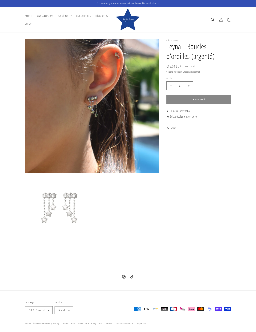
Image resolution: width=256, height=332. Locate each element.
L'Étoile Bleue (37, 323)
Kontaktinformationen (125, 323)
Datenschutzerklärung (87, 323)
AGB (101, 323)
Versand (169, 71)
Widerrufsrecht (69, 323)
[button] (64, 16)
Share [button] (173, 128)
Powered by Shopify (51, 323)
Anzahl (169, 78)
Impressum (141, 323)
